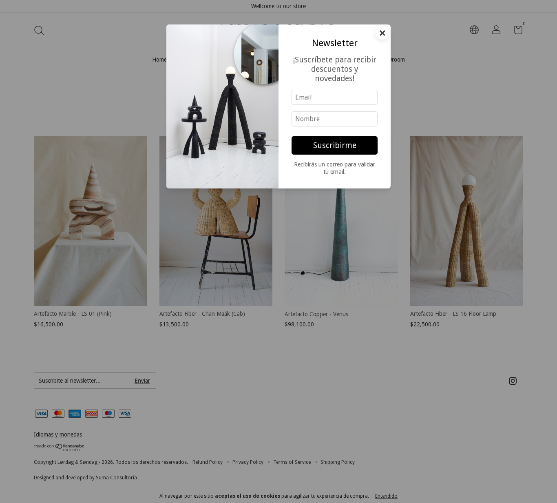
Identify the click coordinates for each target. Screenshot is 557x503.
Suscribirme (334, 145)
